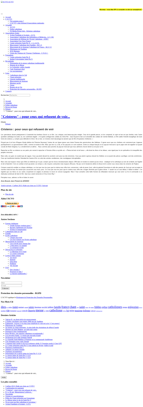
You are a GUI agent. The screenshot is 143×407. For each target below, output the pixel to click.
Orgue (12, 85)
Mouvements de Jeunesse (19, 81)
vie (8, 310)
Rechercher (5, 95)
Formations (9, 55)
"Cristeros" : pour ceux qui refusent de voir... (35, 117)
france (65, 307)
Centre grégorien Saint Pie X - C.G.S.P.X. (25, 43)
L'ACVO (8, 19)
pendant (3, 311)
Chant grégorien (15, 77)
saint (82, 307)
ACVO (12, 27)
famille (57, 307)
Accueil (8, 17)
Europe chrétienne (11, 223)
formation (13, 311)
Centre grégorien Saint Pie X (20, 57)
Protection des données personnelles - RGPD (26, 89)
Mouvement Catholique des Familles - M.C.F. (26, 45)
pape (15, 306)
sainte (31, 307)
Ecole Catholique (11, 235)
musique (78, 310)
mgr (78, 307)
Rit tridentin (9, 61)
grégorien (133, 306)
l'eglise (64, 311)
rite (44, 311)
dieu (3, 307)
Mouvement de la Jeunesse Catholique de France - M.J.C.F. (31, 47)
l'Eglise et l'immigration (18, 229)
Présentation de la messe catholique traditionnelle (27, 63)
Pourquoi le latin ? (16, 272)
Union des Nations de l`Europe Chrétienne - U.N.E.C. (29, 53)
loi (89, 307)
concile (25, 311)
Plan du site (9, 194)
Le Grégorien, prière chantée (20, 67)
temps (125, 307)
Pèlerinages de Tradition (18, 49)
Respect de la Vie (16, 87)
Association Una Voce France (20, 41)
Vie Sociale (14, 266)
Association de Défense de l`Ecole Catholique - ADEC (29, 39)
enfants (92, 307)
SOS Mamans (15, 51)
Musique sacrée (15, 83)
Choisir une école (16, 238)
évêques (86, 310)
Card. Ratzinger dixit (17, 69)
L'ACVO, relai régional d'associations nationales (27, 23)
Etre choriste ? (15, 270)
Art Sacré (13, 258)
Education (13, 262)
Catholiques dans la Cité (18, 75)
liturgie (31, 310)
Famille (8, 233)
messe (40, 310)
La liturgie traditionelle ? (18, 274)
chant (72, 307)
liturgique (38, 307)
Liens (7, 73)
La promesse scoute (17, 248)
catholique (55, 310)
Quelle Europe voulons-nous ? (20, 225)
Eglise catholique (16, 29)
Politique (13, 264)
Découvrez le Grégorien (13, 250)
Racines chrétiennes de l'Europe (21, 227)
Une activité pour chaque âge (20, 244)
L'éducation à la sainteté (18, 246)
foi (67, 310)
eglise (104, 307)
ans (7, 307)
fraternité (19, 311)
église (71, 310)
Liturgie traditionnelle (17, 79)
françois (140, 307)
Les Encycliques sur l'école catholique (23, 240)
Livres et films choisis (13, 256)
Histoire (12, 260)
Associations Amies (12, 33)
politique (86, 307)
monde (26, 307)
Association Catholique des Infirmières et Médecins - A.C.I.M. (32, 37)
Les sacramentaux (16, 71)
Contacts (8, 91)
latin (47, 311)
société (44, 307)
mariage (21, 307)
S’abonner (5, 288)
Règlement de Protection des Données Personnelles (34, 297)
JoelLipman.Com (99, 311)
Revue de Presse (11, 107)
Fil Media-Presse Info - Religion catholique (25, 31)
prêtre (10, 307)
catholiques (115, 307)
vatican (93, 311)
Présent (8, 109)
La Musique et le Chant (18, 252)
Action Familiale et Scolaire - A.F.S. (22, 35)
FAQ (7, 268)
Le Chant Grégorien (17, 254)
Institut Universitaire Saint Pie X (21, 59)
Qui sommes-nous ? (17, 21)
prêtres (50, 307)
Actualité (8, 25)
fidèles (97, 307)
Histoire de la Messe (17, 65)
